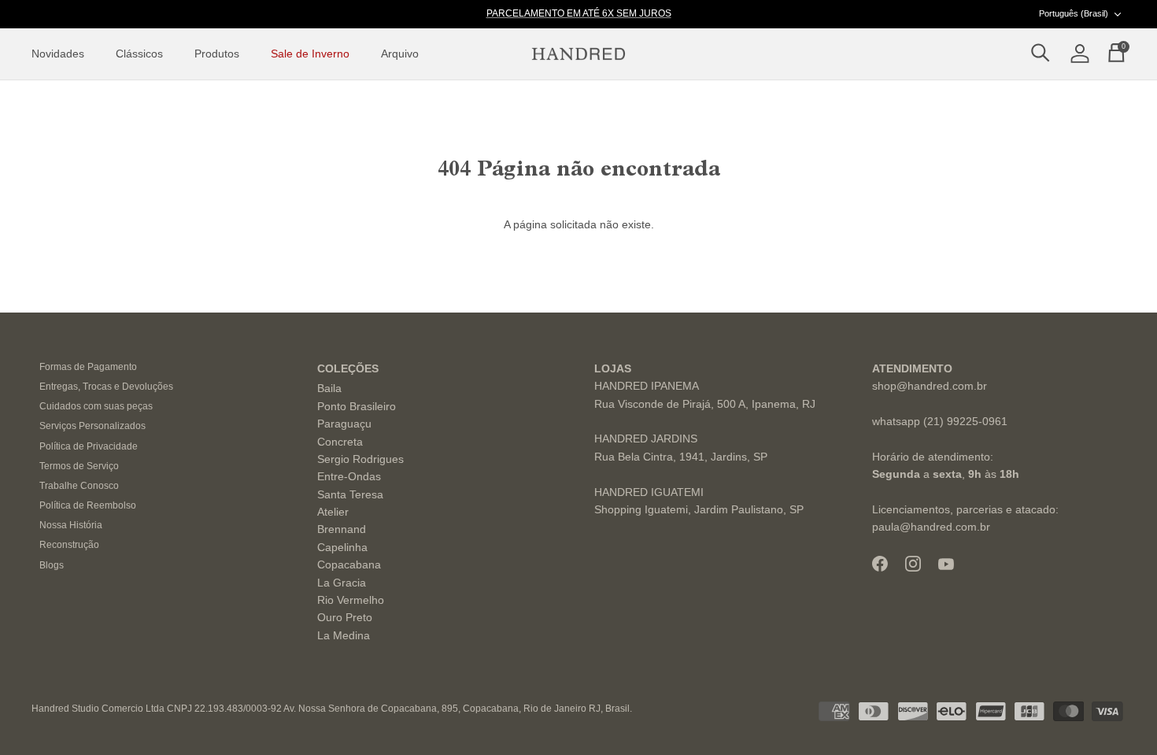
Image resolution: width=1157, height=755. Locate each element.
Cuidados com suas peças (96, 406)
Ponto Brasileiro (356, 406)
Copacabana (349, 564)
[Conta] (1077, 54)
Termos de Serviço (79, 466)
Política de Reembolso (87, 505)
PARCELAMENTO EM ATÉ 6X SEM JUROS (578, 13)
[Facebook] (880, 564)
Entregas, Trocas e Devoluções (106, 386)
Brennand (341, 529)
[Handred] (578, 54)
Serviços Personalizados (92, 425)
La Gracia (341, 582)
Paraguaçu (344, 423)
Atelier (333, 511)
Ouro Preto (344, 617)
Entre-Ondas (349, 476)
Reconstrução (69, 544)
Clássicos (139, 53)
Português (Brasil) (1073, 13)
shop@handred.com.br (929, 385)
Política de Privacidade (88, 446)
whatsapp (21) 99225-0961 (939, 421)
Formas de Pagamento (88, 366)
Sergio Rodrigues (360, 459)
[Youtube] (946, 564)
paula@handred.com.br (931, 526)
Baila (329, 388)
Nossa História (70, 525)
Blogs (51, 565)
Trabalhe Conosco (79, 485)
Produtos (216, 53)
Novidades (57, 53)
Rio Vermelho (350, 600)
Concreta (340, 441)
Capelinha (342, 547)
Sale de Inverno (310, 53)
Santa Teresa (350, 494)
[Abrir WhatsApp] (1117, 715)
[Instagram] (913, 564)
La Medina (343, 635)
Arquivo (400, 53)
